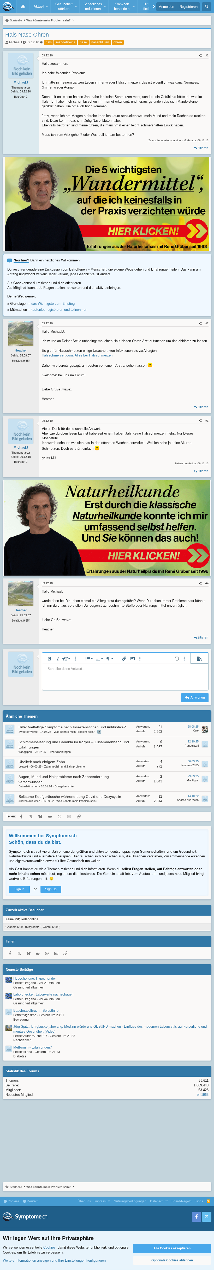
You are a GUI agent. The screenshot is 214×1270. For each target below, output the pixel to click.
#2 (207, 323)
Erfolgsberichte (64, 786)
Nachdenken (22, 1040)
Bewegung (21, 1019)
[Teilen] (200, 55)
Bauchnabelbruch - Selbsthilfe (35, 1011)
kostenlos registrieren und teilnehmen (59, 310)
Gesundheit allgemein (29, 987)
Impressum (102, 1201)
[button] (39, 6)
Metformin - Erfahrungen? (32, 1047)
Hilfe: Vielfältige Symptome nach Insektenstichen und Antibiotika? (72, 727)
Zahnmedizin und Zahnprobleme (64, 766)
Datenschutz (159, 1201)
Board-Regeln (181, 1201)
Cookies (13, 1201)
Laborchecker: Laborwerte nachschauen (43, 994)
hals (49, 42)
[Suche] (206, 6)
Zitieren (203, 148)
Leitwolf (23, 766)
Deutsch (32, 1201)
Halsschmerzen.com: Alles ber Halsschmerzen (77, 355)
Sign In (19, 889)
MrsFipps (193, 780)
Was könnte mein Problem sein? (74, 731)
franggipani (25, 751)
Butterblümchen (28, 786)
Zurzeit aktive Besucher (25, 910)
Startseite (23, 6)
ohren (118, 42)
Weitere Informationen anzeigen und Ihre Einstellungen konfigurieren (54, 1260)
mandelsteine (65, 42)
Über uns (84, 1201)
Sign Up (51, 889)
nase (83, 42)
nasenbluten (100, 42)
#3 (207, 420)
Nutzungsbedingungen (130, 1201)
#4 (207, 583)
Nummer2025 (190, 765)
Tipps (199, 1201)
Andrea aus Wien (29, 801)
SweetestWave (28, 731)
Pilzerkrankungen (60, 751)
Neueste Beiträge (19, 969)
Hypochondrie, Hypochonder (34, 978)
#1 (207, 55)
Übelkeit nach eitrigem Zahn (42, 762)
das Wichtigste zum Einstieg (53, 304)
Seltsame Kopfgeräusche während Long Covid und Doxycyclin (70, 796)
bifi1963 (203, 1095)
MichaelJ (15, 42)
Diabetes (19, 1056)
